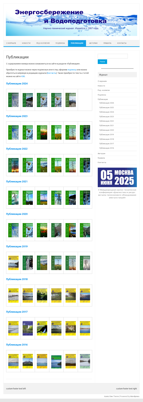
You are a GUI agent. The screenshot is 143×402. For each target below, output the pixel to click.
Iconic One (108, 396)
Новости (26, 43)
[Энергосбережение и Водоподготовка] (71, 35)
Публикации (77, 43)
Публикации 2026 (106, 103)
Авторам (93, 43)
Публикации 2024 (17, 83)
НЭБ (23, 76)
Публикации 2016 (17, 344)
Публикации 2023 (17, 116)
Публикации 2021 (17, 181)
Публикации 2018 (17, 279)
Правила (107, 43)
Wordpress (134, 396)
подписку (72, 70)
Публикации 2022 (17, 148)
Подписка (60, 43)
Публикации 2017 (17, 311)
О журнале (11, 43)
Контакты (121, 43)
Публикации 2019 (17, 246)
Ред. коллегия (43, 43)
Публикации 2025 (106, 107)
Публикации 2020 (17, 213)
